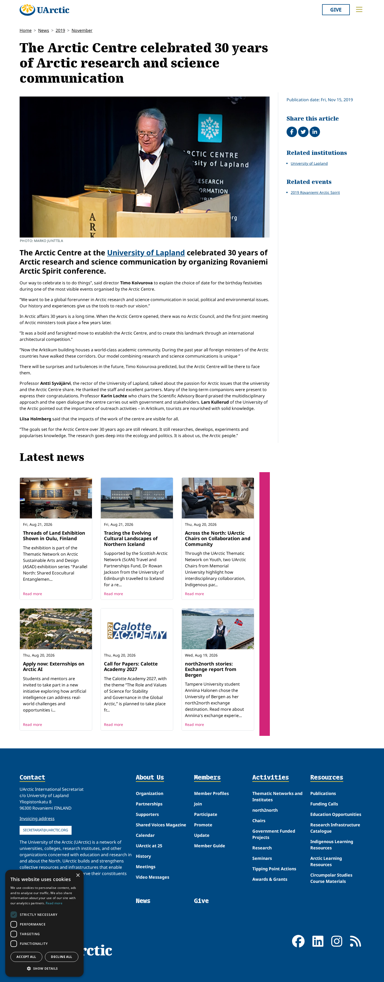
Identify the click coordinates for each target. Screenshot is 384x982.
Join (198, 804)
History (143, 856)
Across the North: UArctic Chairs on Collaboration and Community (217, 538)
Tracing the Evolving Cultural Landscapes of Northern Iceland (131, 538)
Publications (323, 793)
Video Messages (152, 877)
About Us (150, 778)
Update (202, 835)
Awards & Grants (269, 879)
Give (336, 9)
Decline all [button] (61, 957)
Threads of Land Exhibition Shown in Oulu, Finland (54, 536)
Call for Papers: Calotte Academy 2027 (131, 667)
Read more (32, 593)
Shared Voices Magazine (161, 825)
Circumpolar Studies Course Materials (331, 878)
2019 (60, 30)
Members (207, 778)
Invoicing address (37, 818)
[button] (44, 968)
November (82, 30)
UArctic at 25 (149, 846)
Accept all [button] (26, 957)
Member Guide (209, 846)
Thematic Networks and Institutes (277, 797)
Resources (326, 778)
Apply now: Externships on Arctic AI (53, 667)
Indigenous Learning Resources (331, 845)
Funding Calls (324, 804)
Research (262, 848)
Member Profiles (211, 793)
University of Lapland (146, 252)
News (43, 30)
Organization (149, 793)
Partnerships (149, 804)
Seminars (262, 858)
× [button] (78, 875)
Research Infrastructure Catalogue (335, 828)
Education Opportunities (335, 814)
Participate (205, 814)
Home (26, 30)
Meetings (145, 867)
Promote (203, 825)
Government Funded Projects (273, 834)
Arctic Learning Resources (326, 861)
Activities (270, 778)
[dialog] (44, 923)
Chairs (258, 820)
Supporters (147, 814)
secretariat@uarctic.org (45, 830)
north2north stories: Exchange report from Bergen (210, 669)
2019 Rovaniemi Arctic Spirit (315, 192)
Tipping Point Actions (274, 869)
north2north (265, 810)
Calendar (145, 835)
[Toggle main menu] (359, 9)
